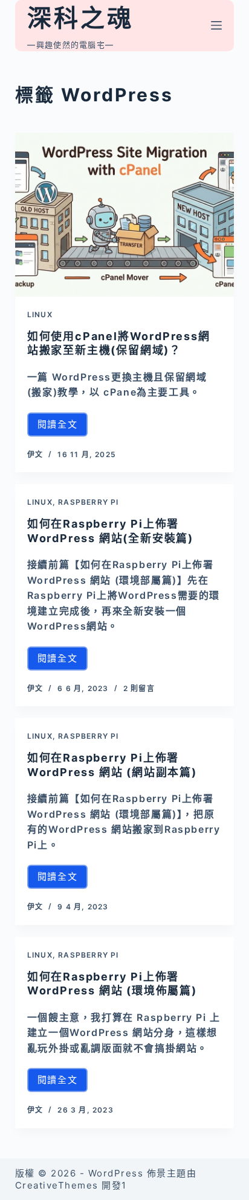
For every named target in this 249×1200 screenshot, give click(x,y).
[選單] (216, 25)
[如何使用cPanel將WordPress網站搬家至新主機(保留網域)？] (124, 215)
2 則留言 (139, 688)
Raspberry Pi (88, 502)
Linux (40, 314)
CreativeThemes (57, 1185)
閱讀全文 (62, 427)
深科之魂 (80, 18)
